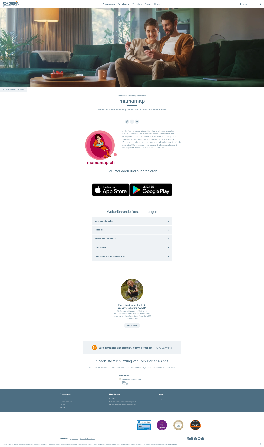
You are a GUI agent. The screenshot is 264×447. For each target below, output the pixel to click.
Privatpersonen (109, 4)
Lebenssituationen (66, 402)
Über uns (157, 4)
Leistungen (63, 399)
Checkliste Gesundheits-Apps (131, 380)
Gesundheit (136, 4)
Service (62, 405)
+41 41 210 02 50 (163, 348)
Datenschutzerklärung (170, 444)
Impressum (74, 439)
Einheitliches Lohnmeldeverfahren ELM (122, 405)
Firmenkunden (123, 4)
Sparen (62, 407)
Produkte (112, 399)
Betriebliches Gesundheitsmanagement (122, 402)
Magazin (148, 4)
